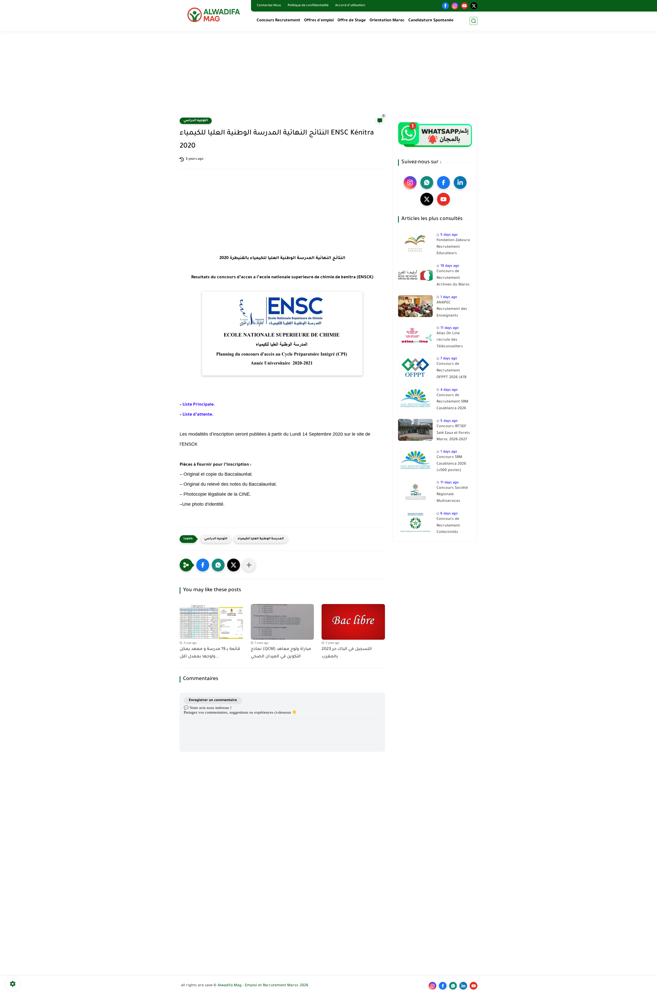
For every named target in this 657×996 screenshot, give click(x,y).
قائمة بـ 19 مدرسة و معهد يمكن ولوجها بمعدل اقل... (210, 653)
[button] (202, 565)
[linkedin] (460, 182)
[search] (473, 21)
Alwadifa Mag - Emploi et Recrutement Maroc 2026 (263, 986)
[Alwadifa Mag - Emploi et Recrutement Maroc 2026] (214, 14)
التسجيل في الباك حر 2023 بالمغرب (347, 653)
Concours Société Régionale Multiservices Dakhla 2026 (452, 495)
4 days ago (449, 390)
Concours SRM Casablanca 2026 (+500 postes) (451, 464)
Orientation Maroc (387, 20)
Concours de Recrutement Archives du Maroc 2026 (453, 279)
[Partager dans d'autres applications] (249, 565)
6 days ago (449, 514)
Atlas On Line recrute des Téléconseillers (450, 340)
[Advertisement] (328, 77)
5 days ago (449, 235)
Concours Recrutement (278, 20)
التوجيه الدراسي (195, 120)
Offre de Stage (351, 20)
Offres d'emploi (319, 20)
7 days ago (448, 359)
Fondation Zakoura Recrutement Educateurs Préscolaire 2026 (453, 247)
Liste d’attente (196, 415)
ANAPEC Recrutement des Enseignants (452, 309)
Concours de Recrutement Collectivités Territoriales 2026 (452, 526)
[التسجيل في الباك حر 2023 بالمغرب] (353, 622)
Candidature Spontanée (430, 20)
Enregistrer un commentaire (213, 700)
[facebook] (445, 5)
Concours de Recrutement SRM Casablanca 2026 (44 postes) (452, 403)
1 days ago (448, 297)
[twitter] (473, 5)
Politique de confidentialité (308, 5)
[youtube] (464, 5)
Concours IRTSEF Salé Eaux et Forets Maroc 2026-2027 (453, 433)
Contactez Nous (269, 5)
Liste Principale (197, 405)
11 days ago (449, 328)
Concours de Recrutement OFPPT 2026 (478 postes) (451, 371)
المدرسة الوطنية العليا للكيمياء (261, 539)
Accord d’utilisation (350, 5)
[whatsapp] (426, 182)
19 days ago (449, 266)
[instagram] (454, 5)
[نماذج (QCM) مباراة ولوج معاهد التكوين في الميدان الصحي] (282, 622)
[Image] (415, 244)
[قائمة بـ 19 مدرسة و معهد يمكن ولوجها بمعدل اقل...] (211, 622)
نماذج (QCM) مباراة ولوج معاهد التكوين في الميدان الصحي (281, 653)
